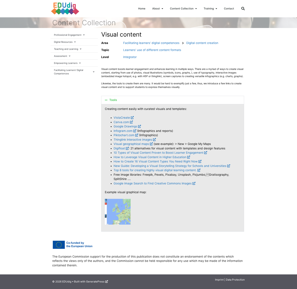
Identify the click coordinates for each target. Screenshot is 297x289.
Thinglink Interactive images (133, 139)
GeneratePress (95, 281)
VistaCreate (122, 117)
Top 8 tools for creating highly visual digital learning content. (155, 170)
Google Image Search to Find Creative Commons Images (153, 183)
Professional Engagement (67, 34)
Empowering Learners (66, 63)
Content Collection (182, 8)
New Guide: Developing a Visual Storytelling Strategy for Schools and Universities (170, 166)
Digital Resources (63, 42)
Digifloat (119, 148)
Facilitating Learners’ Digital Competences (68, 72)
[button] (243, 8)
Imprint (219, 279)
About (156, 8)
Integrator (130, 57)
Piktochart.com (124, 135)
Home (141, 8)
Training (209, 8)
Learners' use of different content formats (152, 50)
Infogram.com (123, 131)
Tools (113, 100)
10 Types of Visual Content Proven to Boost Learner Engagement (158, 152)
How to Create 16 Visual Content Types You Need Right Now (156, 161)
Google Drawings (125, 126)
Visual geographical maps (131, 144)
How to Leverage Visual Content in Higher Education (150, 157)
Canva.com (121, 122)
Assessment (60, 56)
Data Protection (235, 279)
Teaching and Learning (66, 49)
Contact (229, 8)
